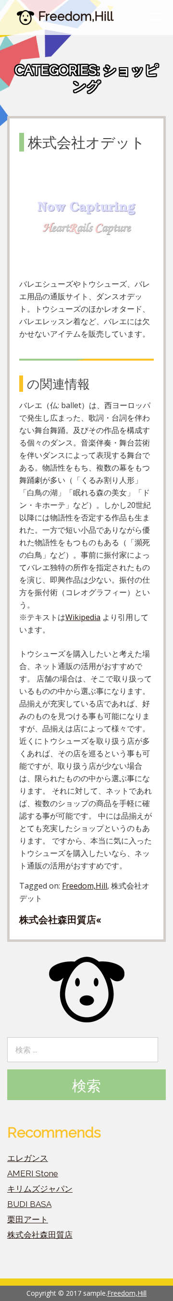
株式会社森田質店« (60, 919)
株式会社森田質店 (40, 1235)
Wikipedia (82, 617)
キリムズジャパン (40, 1189)
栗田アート (27, 1219)
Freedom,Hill (75, 16)
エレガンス (27, 1158)
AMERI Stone (32, 1173)
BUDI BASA (29, 1204)
